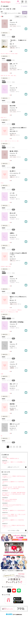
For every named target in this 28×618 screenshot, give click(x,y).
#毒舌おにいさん (4, 311)
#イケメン (14, 141)
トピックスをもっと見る (13, 530)
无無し (11, 256)
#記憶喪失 (3, 266)
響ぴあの (12, 300)
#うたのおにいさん (4, 310)
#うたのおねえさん (13, 310)
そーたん (12, 65)
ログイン (22, 3)
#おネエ (2, 141)
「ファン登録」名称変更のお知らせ (10, 458)
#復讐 (16, 53)
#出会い (2, 182)
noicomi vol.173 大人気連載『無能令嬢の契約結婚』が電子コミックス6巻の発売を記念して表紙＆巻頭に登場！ (13, 494)
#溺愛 (17, 311)
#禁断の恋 (19, 310)
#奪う (9, 75)
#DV (6, 75)
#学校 (2, 117)
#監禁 (2, 75)
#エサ (9, 53)
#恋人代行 (3, 53)
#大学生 (12, 53)
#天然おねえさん (11, 311)
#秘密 (6, 266)
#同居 (9, 266)
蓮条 (11, 43)
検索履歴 (25, 6)
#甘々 (18, 141)
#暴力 (12, 75)
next (20, 447)
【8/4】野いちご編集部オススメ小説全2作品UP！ (14, 510)
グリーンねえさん (14, 173)
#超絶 (6, 53)
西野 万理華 (12, 131)
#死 (4, 75)
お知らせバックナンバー (13, 467)
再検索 (24, 12)
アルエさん (12, 22)
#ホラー (5, 117)
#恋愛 (6, 141)
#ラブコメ (9, 141)
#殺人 (15, 75)
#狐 (1, 435)
